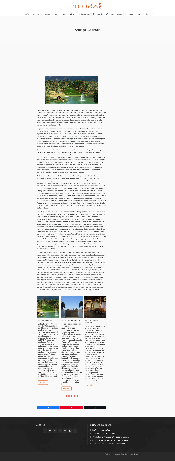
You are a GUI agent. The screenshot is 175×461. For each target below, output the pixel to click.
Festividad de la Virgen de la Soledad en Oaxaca (109, 437)
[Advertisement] (87, 58)
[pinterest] (65, 431)
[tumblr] (75, 431)
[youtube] (50, 431)
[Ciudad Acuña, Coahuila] (72, 307)
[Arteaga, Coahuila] (48, 307)
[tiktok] (60, 431)
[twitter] (70, 431)
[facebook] (45, 431)
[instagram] (55, 431)
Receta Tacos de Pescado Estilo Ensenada (107, 444)
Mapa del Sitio (134, 454)
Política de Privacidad (112, 454)
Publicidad (124, 454)
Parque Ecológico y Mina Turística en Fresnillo (109, 440)
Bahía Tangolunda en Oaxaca (101, 430)
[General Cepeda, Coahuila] (95, 307)
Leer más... (43, 382)
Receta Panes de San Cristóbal (102, 433)
